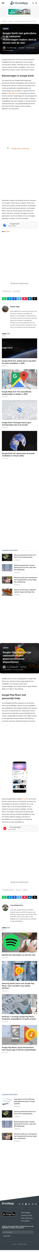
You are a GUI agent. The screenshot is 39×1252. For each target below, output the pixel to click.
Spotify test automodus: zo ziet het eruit (18, 955)
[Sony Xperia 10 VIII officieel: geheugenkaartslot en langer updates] (7, 1101)
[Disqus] (19, 489)
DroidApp (4, 21)
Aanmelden (6, 1236)
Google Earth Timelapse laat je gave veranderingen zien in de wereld (16, 424)
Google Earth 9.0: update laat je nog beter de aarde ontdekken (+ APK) (19, 362)
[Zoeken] (36, 3)
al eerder (25, 799)
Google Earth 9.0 (12, 93)
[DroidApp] (19, 3)
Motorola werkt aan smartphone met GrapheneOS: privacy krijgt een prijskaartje (25, 580)
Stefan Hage (13, 47)
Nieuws (11, 21)
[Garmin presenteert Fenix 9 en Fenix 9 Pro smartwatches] (7, 557)
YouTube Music (15, 827)
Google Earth (14, 224)
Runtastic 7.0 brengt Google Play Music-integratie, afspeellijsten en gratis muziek (19, 1018)
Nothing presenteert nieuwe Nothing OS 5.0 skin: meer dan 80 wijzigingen (25, 567)
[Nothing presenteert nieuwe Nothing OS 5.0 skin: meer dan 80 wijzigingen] (7, 567)
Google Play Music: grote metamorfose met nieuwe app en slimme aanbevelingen (19, 1048)
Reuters (7, 231)
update (25, 890)
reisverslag (16, 291)
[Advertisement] (19, 128)
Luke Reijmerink (14, 667)
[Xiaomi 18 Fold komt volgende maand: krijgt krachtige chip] (7, 592)
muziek (18, 890)
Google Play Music (8, 890)
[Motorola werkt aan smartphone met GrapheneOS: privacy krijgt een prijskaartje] (7, 580)
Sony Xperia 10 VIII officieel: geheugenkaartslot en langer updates (24, 1101)
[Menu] (3, 3)
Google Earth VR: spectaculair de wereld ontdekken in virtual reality (18, 454)
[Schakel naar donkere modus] (33, 3)
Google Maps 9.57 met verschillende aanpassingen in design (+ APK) (16, 393)
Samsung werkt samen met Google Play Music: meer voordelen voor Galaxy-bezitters (18, 985)
